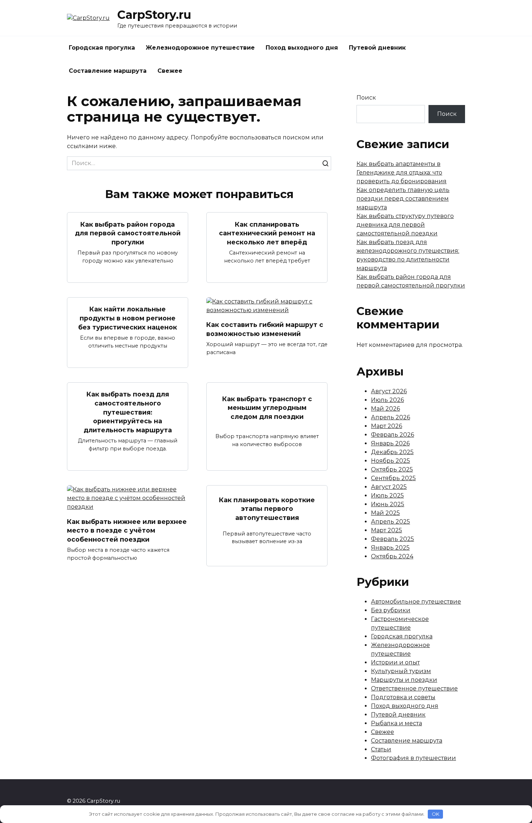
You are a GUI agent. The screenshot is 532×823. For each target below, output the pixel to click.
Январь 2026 (390, 443)
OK (435, 814)
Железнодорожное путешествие (200, 47)
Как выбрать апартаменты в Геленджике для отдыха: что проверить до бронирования (401, 172)
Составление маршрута (108, 70)
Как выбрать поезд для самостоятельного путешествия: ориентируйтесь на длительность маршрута (128, 412)
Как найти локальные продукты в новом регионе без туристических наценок (127, 318)
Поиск (366, 97)
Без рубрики (390, 610)
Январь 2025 (390, 547)
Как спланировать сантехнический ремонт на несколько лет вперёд (267, 232)
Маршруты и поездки (404, 679)
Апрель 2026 (390, 417)
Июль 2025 (387, 495)
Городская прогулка (102, 47)
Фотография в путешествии (413, 758)
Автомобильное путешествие (416, 601)
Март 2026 (386, 426)
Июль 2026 (387, 399)
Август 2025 (389, 486)
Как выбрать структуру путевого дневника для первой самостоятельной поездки (405, 225)
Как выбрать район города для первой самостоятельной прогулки (128, 232)
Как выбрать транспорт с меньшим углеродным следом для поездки (267, 407)
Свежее (169, 70)
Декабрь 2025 (392, 452)
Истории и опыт (395, 662)
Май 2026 (385, 408)
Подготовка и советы (403, 697)
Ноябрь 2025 (390, 460)
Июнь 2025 (387, 504)
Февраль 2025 (392, 539)
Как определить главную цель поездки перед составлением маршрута (402, 198)
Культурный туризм (401, 671)
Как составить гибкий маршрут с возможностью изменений (264, 329)
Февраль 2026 (392, 434)
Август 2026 (389, 391)
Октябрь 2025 (392, 469)
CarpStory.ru (154, 15)
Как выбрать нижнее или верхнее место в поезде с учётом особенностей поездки (127, 530)
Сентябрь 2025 (393, 478)
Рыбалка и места (396, 723)
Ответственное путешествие (414, 688)
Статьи (381, 749)
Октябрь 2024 (392, 556)
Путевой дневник (377, 47)
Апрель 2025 (390, 521)
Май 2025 (385, 512)
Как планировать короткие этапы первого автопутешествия (267, 508)
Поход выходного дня (302, 47)
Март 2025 (386, 530)
